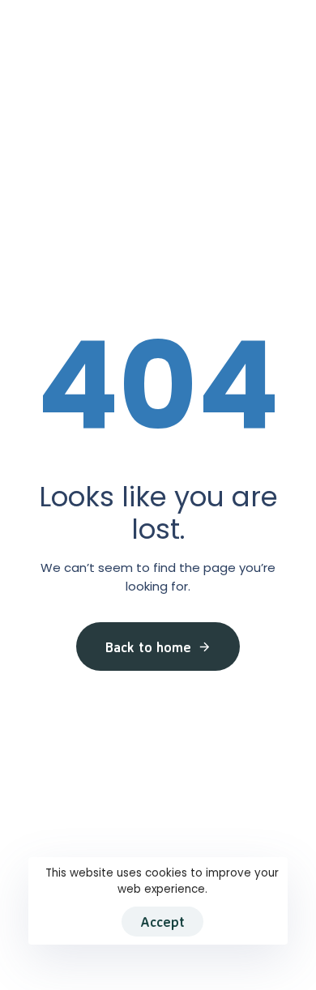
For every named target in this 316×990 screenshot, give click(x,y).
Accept (162, 921)
